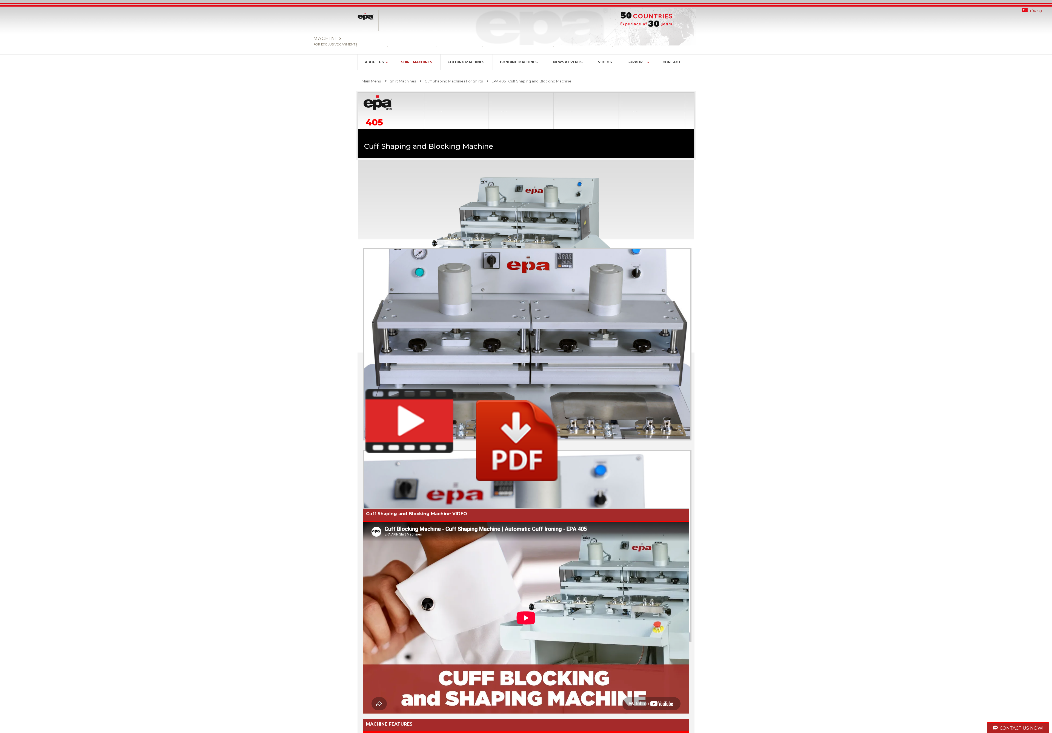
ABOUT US (374, 62)
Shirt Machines (403, 81)
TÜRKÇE (1036, 11)
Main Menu (371, 81)
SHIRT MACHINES (416, 62)
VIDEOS (605, 62)
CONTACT (671, 62)
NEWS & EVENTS (567, 62)
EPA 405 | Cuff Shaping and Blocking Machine (531, 81)
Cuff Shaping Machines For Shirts (454, 81)
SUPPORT (636, 62)
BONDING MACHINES (519, 62)
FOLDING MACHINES (466, 62)
